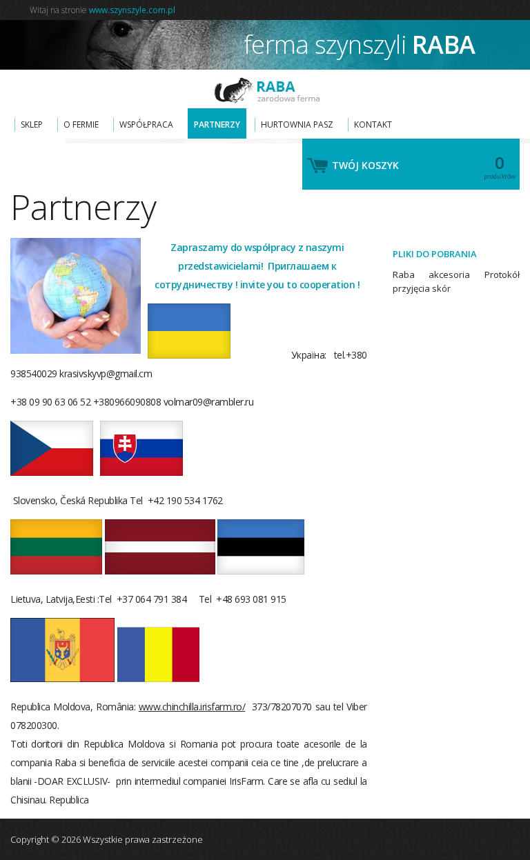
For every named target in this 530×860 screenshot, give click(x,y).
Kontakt (373, 124)
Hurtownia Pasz (297, 124)
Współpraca (146, 124)
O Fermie (81, 124)
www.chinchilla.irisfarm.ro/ (192, 706)
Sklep (32, 124)
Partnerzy (217, 124)
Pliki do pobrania (435, 254)
